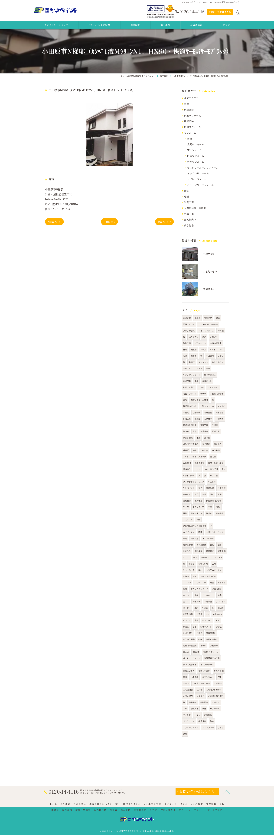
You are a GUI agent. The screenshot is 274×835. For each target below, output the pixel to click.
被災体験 (198, 500)
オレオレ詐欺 (208, 538)
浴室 (185, 355)
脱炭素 (209, 513)
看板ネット (207, 381)
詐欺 (185, 538)
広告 (220, 544)
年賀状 (221, 330)
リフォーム (190, 132)
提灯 (200, 488)
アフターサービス (191, 727)
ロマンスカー (208, 677)
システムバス (213, 387)
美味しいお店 (204, 670)
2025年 (196, 651)
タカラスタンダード (199, 588)
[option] (109, 134)
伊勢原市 (214, 645)
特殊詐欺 (195, 538)
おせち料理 (203, 563)
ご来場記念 (188, 689)
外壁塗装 (189, 109)
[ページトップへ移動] (226, 791)
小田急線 (195, 677)
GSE (220, 677)
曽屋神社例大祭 (189, 425)
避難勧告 (187, 500)
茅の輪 (186, 431)
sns (207, 614)
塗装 (186, 104)
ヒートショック (216, 349)
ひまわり (187, 551)
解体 (218, 318)
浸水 (212, 494)
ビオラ (221, 355)
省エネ (197, 318)
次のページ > (164, 221)
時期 (185, 588)
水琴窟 (197, 418)
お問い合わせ (212, 639)
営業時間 (210, 551)
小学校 (203, 645)
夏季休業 (216, 431)
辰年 (195, 557)
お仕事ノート (206, 626)
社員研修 (221, 488)
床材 (223, 469)
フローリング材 (211, 469)
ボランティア (198, 507)
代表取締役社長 (189, 645)
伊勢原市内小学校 (214, 500)
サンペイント (189, 488)
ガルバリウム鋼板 (191, 444)
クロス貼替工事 (189, 664)
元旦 (208, 368)
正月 (214, 563)
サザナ (203, 393)
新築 (186, 190)
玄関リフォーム (195, 144)
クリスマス (203, 362)
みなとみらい (217, 362)
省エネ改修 (199, 462)
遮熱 (185, 733)
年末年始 (198, 551)
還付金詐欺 (201, 544)
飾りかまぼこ (210, 374)
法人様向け (190, 219)
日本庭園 (220, 412)
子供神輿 (220, 418)
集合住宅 (189, 225)
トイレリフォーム (197, 179)
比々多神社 (193, 336)
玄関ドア (208, 318)
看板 (212, 544)
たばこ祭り (188, 633)
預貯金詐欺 (188, 544)
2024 (218, 507)
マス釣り (221, 406)
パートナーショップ (191, 658)
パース (203, 349)
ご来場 (199, 689)
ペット (197, 469)
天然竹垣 (208, 418)
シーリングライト (208, 576)
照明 (200, 532)
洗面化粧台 (217, 588)
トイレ (197, 714)
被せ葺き (206, 444)
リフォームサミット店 (208, 324)
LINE (200, 639)
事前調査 (220, 513)
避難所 (186, 450)
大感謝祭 (218, 683)
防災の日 (218, 444)
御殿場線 (192, 702)
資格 (185, 399)
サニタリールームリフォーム (203, 167)
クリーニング (200, 582)
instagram (217, 614)
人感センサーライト (215, 532)
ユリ (185, 708)
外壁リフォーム (192, 115)
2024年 (186, 557)
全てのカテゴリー (193, 98)
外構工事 (189, 213)
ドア (218, 620)
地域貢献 (187, 318)
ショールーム (189, 570)
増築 (189, 138)
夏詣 (194, 431)
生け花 (186, 507)
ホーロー (187, 595)
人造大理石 (188, 696)
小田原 (220, 607)
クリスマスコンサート (192, 368)
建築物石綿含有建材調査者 (194, 525)
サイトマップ (215, 809)
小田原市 (210, 355)
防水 (212, 721)
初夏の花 (195, 708)
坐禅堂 (215, 425)
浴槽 (194, 626)
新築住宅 (187, 462)
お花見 (186, 412)
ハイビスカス (189, 532)
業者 (212, 582)
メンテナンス (189, 721)
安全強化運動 (189, 639)
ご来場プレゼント (214, 689)
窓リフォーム (194, 150)
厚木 (200, 570)
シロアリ (214, 336)
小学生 (219, 626)
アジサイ (216, 702)
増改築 (194, 349)
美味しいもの (189, 670)
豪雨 (194, 450)
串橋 (185, 677)
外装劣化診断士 (216, 393)
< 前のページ (54, 221)
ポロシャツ (220, 601)
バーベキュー (208, 595)
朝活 (204, 336)
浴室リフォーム (195, 161)
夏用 (196, 607)
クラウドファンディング (193, 481)
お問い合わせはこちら (220, 11)
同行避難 (216, 450)
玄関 (196, 620)
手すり (221, 727)
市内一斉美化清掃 (216, 462)
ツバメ (205, 607)
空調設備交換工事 (212, 658)
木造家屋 (208, 601)
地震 (220, 595)
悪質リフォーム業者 (199, 399)
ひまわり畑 (219, 670)
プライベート (200, 343)
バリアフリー (208, 727)
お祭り (199, 633)
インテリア (207, 620)
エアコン (187, 582)
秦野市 (192, 362)
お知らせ (187, 494)
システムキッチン (214, 570)
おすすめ (221, 582)
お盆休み (204, 431)
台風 (196, 494)
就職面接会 (211, 633)
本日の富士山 (216, 343)
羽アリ (186, 601)
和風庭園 (208, 412)
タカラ (186, 683)
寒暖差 (194, 355)
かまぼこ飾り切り (216, 696)
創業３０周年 (189, 387)
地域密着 (187, 381)
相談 (198, 437)
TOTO (201, 387)
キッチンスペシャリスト (211, 557)
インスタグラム (207, 664)
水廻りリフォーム (211, 651)
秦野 (204, 708)
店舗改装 (196, 412)
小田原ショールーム (201, 683)
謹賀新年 (221, 551)
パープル (187, 607)
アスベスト (187, 519)
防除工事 (187, 343)
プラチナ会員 (189, 330)
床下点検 (196, 601)
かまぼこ (200, 696)
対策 (204, 494)
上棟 (196, 595)
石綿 (198, 519)
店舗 (186, 196)
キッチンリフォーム (198, 173)
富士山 (186, 651)
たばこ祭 (214, 475)
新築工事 (204, 425)
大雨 (220, 494)
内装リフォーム (195, 156)
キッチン (187, 714)
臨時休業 (210, 488)
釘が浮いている (189, 406)
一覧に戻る (109, 221)
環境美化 (187, 469)
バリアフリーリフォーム (200, 184)
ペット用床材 (189, 475)
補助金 (213, 456)
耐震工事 (189, 202)
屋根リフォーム (192, 127)
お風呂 (186, 626)
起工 (194, 576)
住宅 (210, 507)
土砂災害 (204, 450)
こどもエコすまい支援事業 (194, 456)
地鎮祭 (186, 576)
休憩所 (199, 614)
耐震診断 (208, 714)
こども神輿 (188, 614)
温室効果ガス (196, 513)
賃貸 (185, 513)
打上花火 (212, 481)
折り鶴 (207, 437)
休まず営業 (188, 437)
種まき (192, 563)
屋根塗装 (189, 121)
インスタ (187, 620)
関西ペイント (189, 324)
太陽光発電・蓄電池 (195, 208)
